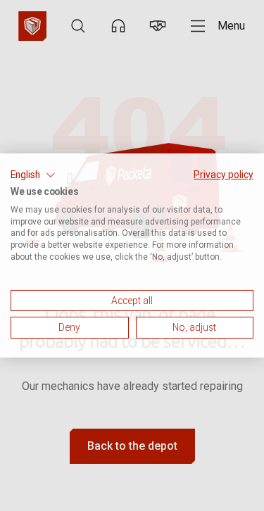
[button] (33, 175)
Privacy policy (223, 174)
